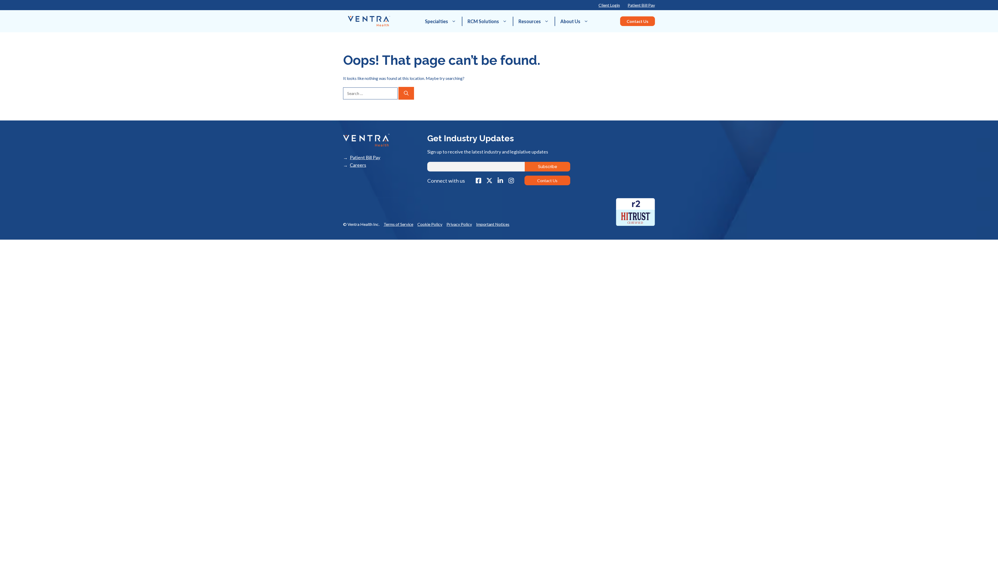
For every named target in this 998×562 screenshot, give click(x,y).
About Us (570, 21)
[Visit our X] (489, 180)
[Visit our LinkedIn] (500, 180)
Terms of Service (398, 224)
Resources (529, 21)
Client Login (609, 5)
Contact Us (637, 21)
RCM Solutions (483, 21)
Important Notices (492, 224)
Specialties (436, 21)
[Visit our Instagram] (511, 180)
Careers (358, 165)
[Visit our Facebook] (478, 180)
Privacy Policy (459, 224)
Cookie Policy (429, 224)
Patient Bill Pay (641, 5)
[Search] (406, 93)
